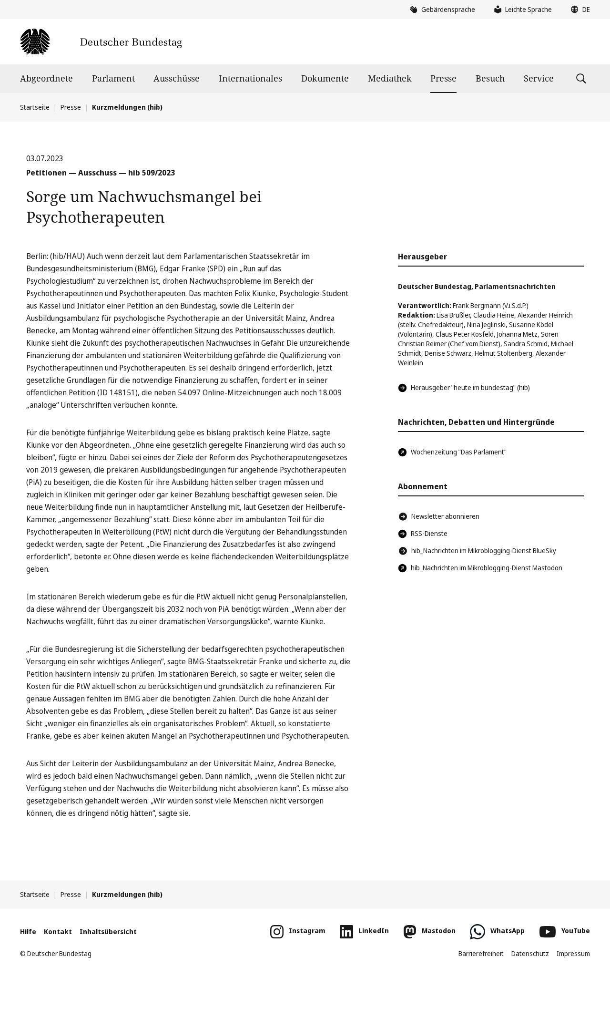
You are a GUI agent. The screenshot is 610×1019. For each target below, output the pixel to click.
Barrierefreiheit (481, 953)
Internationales (250, 78)
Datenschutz (530, 953)
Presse (443, 78)
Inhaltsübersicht (108, 931)
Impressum (573, 953)
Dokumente (325, 78)
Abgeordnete (46, 78)
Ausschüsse (176, 78)
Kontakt (58, 931)
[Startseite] (101, 42)
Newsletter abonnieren (445, 516)
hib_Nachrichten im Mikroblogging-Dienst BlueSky (483, 550)
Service (539, 78)
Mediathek (390, 78)
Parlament (113, 78)
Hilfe (28, 931)
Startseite (35, 107)
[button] (578, 9)
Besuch (490, 78)
